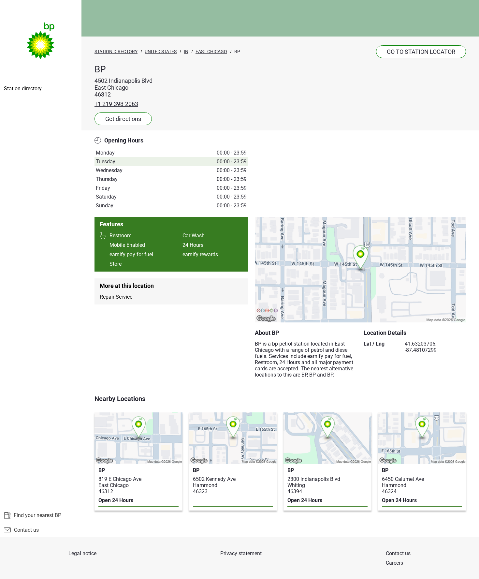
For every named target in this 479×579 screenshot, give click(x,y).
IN (186, 51)
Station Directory (116, 51)
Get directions (123, 118)
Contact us (26, 530)
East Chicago (211, 51)
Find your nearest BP (37, 515)
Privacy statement (241, 553)
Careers (394, 563)
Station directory (23, 88)
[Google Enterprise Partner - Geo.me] (267, 311)
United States (161, 51)
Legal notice (82, 553)
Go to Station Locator (421, 51)
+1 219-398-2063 (116, 103)
